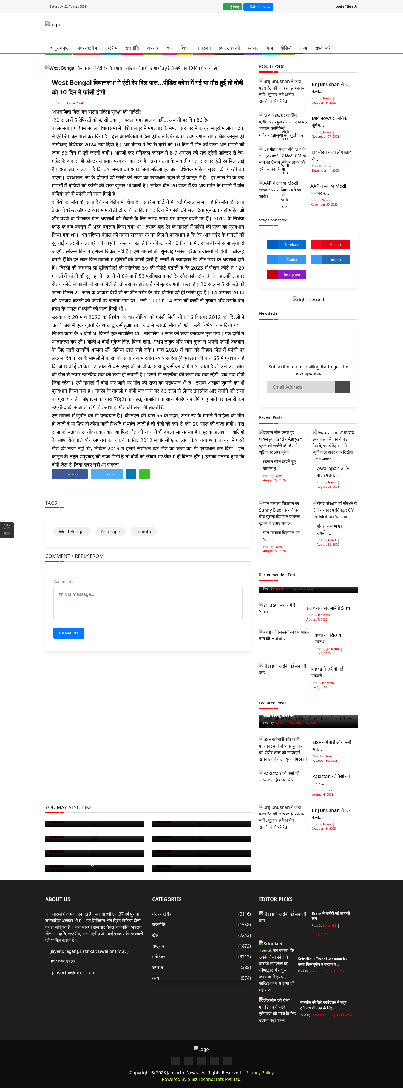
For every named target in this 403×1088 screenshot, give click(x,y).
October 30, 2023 (325, 760)
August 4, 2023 (322, 794)
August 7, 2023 (303, 588)
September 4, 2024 (69, 103)
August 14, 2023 (341, 1014)
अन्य (269, 48)
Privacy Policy (260, 1073)
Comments (63, 581)
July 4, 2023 (319, 687)
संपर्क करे (322, 48)
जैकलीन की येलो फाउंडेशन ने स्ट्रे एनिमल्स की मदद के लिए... (323, 1005)
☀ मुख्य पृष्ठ (59, 48)
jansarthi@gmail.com (74, 972)
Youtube (336, 244)
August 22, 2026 (274, 480)
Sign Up (352, 6)
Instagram (292, 274)
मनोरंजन (204, 48)
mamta (143, 532)
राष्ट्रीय (111, 48)
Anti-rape (110, 532)
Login (340, 6)
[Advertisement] (225, 28)
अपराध (152, 48)
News (326, 98)
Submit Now (259, 6)
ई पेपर (234, 7)
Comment (69, 633)
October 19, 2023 (324, 102)
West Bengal (72, 532)
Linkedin (336, 259)
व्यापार (253, 48)
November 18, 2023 (301, 722)
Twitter (292, 259)
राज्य (303, 48)
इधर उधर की (229, 48)
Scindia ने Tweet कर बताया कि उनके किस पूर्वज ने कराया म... (322, 961)
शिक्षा (185, 48)
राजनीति (132, 48)
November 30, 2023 (324, 204)
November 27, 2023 (325, 136)
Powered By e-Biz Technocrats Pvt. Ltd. (202, 1079)
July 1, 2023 (323, 653)
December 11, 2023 (325, 170)
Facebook (292, 244)
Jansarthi (280, 588)
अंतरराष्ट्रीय (86, 48)
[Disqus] (148, 734)
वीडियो (286, 48)
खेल (169, 48)
